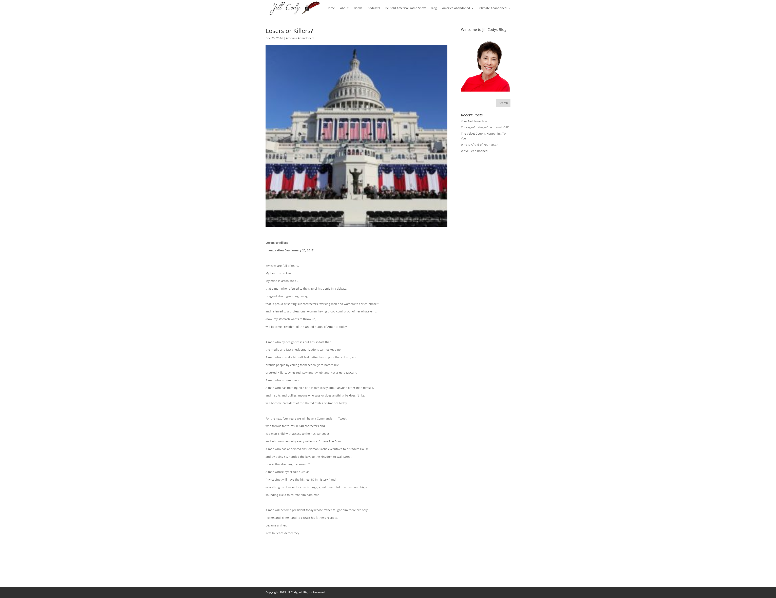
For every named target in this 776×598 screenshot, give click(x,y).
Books (358, 8)
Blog (434, 8)
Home (331, 8)
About (344, 8)
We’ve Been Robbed (474, 151)
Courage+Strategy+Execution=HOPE (485, 127)
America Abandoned (456, 8)
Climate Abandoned (493, 8)
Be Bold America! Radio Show (405, 8)
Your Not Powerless (474, 121)
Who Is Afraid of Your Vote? (479, 145)
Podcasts (374, 8)
